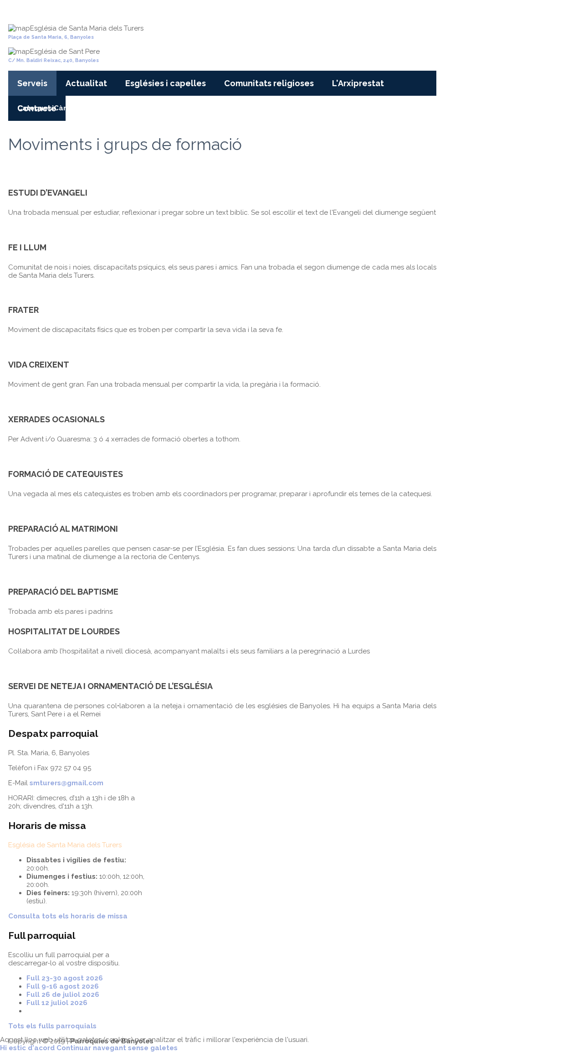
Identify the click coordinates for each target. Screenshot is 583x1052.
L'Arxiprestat (358, 83)
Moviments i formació (146, 108)
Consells (94, 108)
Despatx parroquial (265, 108)
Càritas (66, 108)
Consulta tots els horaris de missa (68, 916)
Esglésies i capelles (165, 83)
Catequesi (35, 108)
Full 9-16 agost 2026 (62, 986)
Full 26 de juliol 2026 (62, 994)
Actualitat (86, 83)
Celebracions (207, 108)
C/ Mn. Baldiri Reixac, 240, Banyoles (53, 60)
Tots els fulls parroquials (52, 1026)
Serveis (32, 83)
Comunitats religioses (269, 83)
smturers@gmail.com (66, 783)
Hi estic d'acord (27, 1048)
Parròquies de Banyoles (74, 10)
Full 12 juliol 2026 (56, 1003)
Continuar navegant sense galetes (117, 1048)
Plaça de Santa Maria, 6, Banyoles (51, 37)
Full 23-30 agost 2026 (64, 978)
